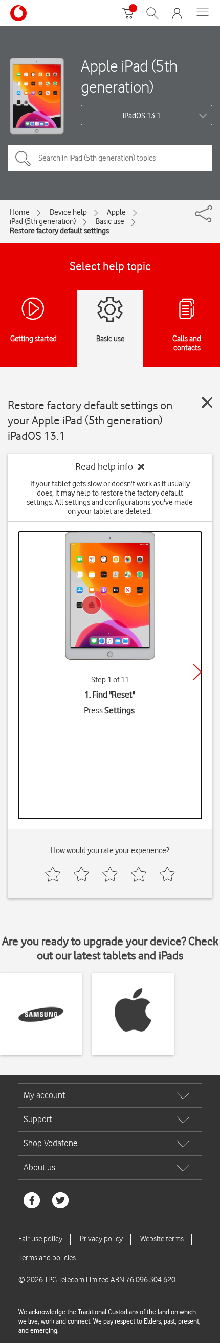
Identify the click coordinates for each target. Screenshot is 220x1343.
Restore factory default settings (59, 230)
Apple (116, 212)
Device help (68, 212)
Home (20, 212)
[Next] (197, 672)
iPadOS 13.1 (142, 115)
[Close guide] (207, 402)
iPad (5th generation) (43, 221)
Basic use (110, 221)
